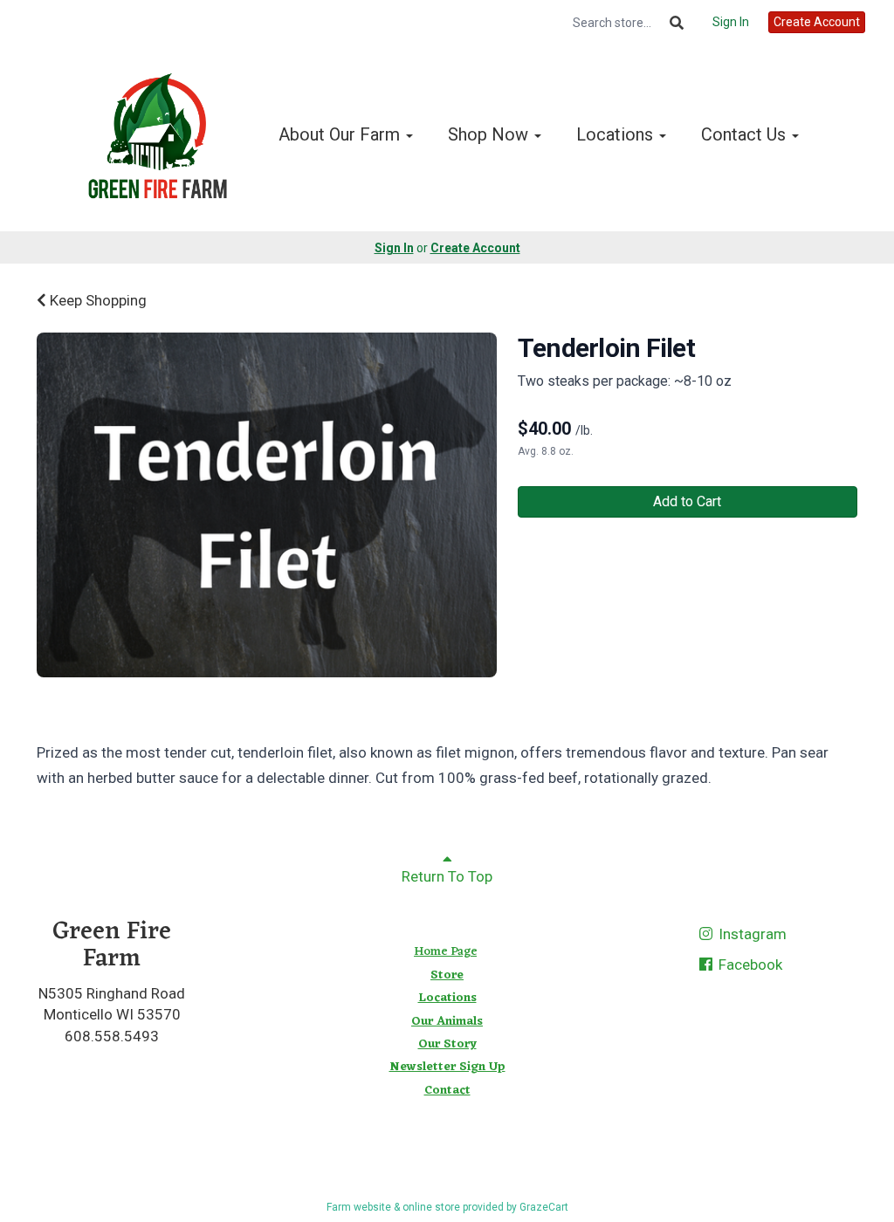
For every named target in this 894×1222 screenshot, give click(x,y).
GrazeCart (543, 1207)
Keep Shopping (96, 300)
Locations (616, 134)
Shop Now (490, 134)
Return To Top (447, 876)
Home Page (445, 952)
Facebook (748, 964)
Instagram (751, 934)
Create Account (817, 22)
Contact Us (745, 134)
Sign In (730, 22)
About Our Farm (341, 134)
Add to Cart (687, 501)
